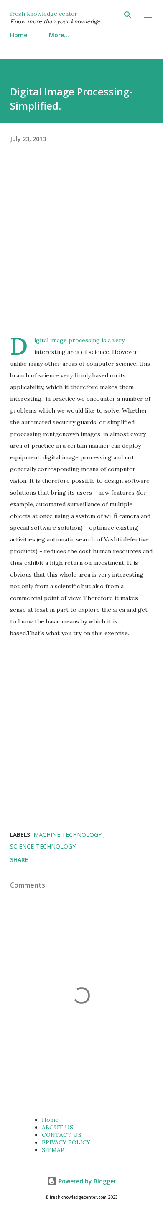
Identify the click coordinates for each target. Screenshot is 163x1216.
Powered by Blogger (86, 1181)
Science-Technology (43, 846)
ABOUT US (57, 1127)
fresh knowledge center (43, 14)
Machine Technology (68, 835)
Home (18, 35)
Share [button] (19, 860)
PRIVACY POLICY (66, 1142)
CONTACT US (62, 1135)
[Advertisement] (81, 252)
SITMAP (53, 1150)
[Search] (128, 15)
